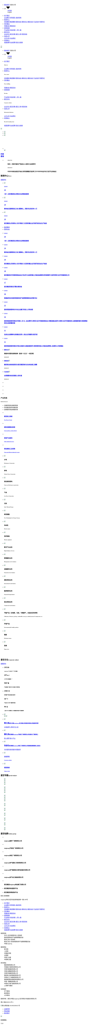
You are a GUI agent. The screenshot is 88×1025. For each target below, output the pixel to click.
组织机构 (18, 17)
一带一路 (18, 30)
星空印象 (12, 34)
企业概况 (7, 17)
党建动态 (7, 26)
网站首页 (7, 5)
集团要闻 (12, 22)
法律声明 (7, 1009)
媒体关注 (24, 22)
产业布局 (7, 30)
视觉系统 (24, 34)
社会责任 (12, 38)
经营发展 (7, 28)
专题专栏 (42, 22)
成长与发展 (19, 42)
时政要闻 (7, 22)
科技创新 (12, 30)
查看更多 (3, 179)
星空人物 (18, 34)
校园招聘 (7, 42)
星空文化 (7, 32)
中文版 (10, 10)
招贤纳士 (7, 40)
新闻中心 (7, 19)
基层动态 (30, 22)
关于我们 (7, 15)
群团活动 (12, 26)
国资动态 (18, 22)
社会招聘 (12, 42)
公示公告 (7, 38)
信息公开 (7, 36)
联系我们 (7, 1013)
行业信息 (36, 22)
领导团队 (12, 17)
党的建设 (7, 24)
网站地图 (7, 1011)
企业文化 (7, 34)
